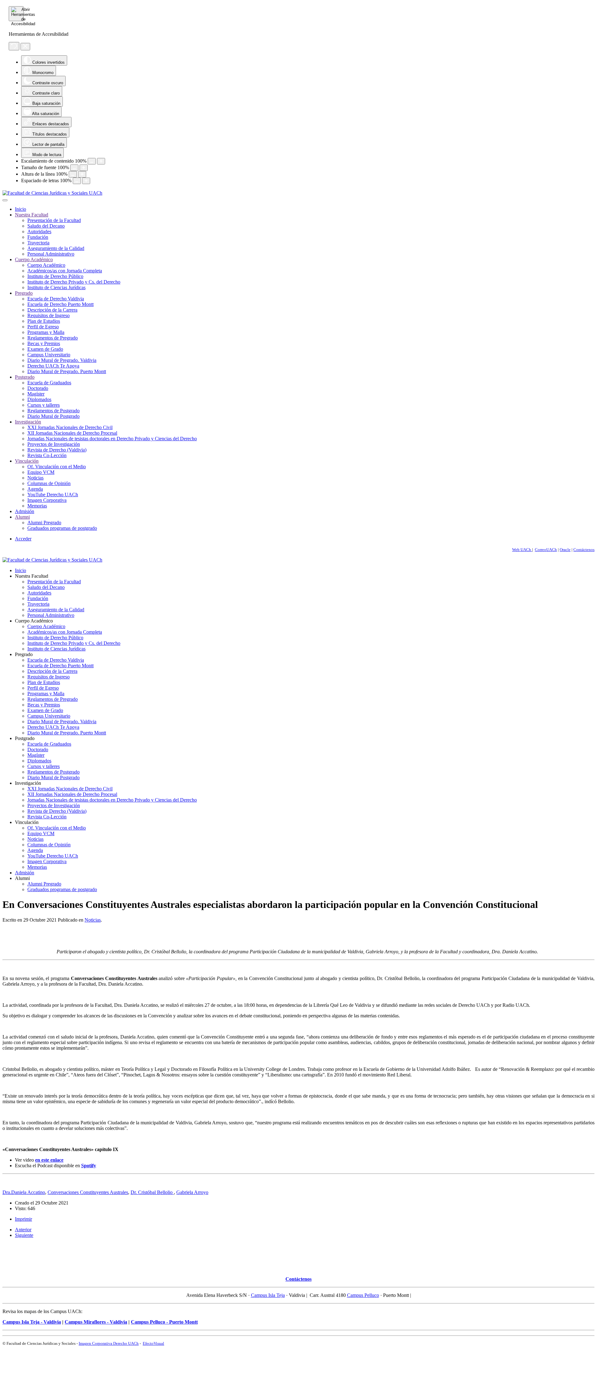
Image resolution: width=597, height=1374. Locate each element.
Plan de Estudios (43, 321)
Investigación (28, 421)
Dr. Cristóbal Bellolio (152, 1192)
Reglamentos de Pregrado (52, 337)
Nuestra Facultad (31, 214)
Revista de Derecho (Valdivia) (56, 449)
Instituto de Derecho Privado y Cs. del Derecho (73, 282)
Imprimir (23, 1219)
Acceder (23, 538)
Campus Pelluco (363, 1295)
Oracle (565, 549)
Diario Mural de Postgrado (53, 416)
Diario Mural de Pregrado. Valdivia (61, 360)
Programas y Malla (45, 332)
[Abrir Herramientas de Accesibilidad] (16, 13)
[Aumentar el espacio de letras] (86, 181)
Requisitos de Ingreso (48, 315)
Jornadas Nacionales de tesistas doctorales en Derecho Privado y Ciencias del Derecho (112, 438)
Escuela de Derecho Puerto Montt (60, 304)
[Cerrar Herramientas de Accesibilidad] (25, 46)
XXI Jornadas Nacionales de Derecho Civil (70, 427)
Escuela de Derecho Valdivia (55, 298)
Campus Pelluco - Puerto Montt (164, 1322)
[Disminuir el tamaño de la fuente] (74, 167)
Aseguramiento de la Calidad (55, 248)
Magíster (35, 393)
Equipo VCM (40, 472)
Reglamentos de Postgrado (53, 410)
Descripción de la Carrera (52, 309)
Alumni (22, 517)
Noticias (35, 477)
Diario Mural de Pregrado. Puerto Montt (66, 371)
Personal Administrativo (50, 254)
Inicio (20, 209)
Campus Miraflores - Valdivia (96, 1322)
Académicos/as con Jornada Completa (64, 270)
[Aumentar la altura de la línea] (82, 174)
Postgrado (25, 377)
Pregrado (24, 293)
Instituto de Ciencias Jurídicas (56, 287)
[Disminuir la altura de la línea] (73, 174)
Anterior (23, 1229)
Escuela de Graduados (49, 382)
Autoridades (39, 231)
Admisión (24, 511)
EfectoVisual (153, 1343)
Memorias (37, 505)
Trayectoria (38, 242)
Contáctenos (584, 549)
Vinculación (27, 461)
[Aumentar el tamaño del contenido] (101, 161)
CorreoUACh (546, 549)
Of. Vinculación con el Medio (56, 466)
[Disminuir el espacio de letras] (77, 181)
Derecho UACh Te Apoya (53, 365)
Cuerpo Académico (34, 259)
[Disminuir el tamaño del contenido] (92, 161)
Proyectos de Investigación (53, 444)
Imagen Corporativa (47, 500)
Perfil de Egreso (43, 326)
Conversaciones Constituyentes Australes (88, 1192)
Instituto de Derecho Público (55, 276)
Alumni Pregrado (44, 522)
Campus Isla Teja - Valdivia (31, 1322)
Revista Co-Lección (47, 455)
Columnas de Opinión (49, 483)
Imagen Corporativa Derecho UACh (109, 1343)
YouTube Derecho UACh (52, 494)
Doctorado (37, 388)
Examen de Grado (45, 349)
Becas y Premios (43, 343)
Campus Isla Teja (268, 1295)
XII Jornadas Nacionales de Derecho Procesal (72, 433)
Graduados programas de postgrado (62, 528)
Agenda (35, 489)
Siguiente (24, 1235)
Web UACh (522, 549)
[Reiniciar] (14, 46)
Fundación (37, 237)
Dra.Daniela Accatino (23, 1192)
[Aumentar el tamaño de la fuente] (84, 167)
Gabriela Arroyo (192, 1192)
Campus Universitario (48, 354)
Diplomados (39, 399)
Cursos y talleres (43, 405)
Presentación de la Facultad (54, 220)
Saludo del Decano (46, 226)
